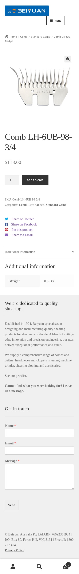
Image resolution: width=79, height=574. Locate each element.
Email (10, 443)
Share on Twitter (23, 219)
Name (10, 425)
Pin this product (22, 229)
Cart (61, 563)
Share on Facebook (24, 224)
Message (12, 461)
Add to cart (35, 180)
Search (39, 567)
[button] (67, 59)
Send (11, 505)
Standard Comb (40, 37)
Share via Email (22, 235)
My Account (13, 567)
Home (13, 37)
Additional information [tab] (20, 252)
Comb (24, 37)
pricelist (21, 376)
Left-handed (36, 204)
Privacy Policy (14, 550)
